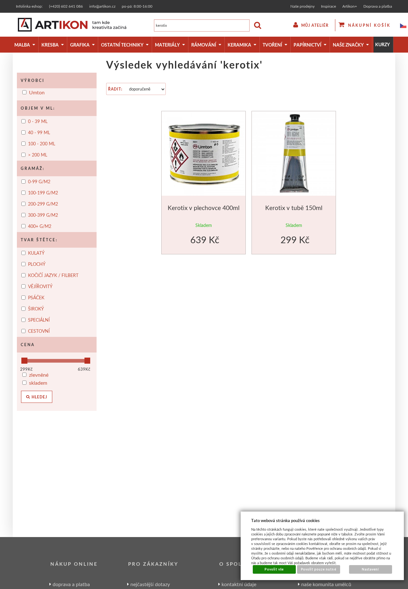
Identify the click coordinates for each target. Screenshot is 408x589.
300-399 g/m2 (43, 215)
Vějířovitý (41, 286)
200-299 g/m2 (43, 204)
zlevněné (38, 375)
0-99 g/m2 (39, 181)
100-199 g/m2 (43, 192)
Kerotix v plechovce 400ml (203, 207)
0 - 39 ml (37, 121)
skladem (38, 383)
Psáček (37, 297)
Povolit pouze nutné (318, 569)
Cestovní (39, 331)
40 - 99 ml (39, 132)
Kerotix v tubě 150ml (293, 207)
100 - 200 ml (41, 143)
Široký (36, 308)
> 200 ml (37, 154)
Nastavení (370, 569)
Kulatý (37, 253)
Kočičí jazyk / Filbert (54, 275)
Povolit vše (274, 569)
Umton (37, 92)
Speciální (39, 320)
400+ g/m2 (39, 226)
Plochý (37, 264)
